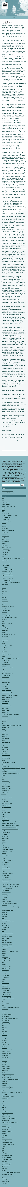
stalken (3, 1072)
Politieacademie (5, 983)
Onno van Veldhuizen (7, 942)
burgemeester (5, 567)
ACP (3, 498)
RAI (2, 1001)
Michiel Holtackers (6, 879)
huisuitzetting (5, 753)
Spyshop (4, 1064)
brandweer (4, 562)
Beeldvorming (5, 532)
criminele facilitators (6, 615)
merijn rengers (5, 875)
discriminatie (5, 636)
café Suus (4, 586)
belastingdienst (5, 536)
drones (3, 649)
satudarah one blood (7, 1049)
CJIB (3, 595)
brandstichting (5, 560)
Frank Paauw (5, 688)
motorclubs (4, 899)
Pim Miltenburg (5, 977)
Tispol (3, 1100)
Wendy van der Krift (6, 1157)
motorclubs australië (7, 901)
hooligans (4, 745)
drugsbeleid (4, 651)
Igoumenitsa (5, 757)
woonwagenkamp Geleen (8, 1176)
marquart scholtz (6, 866)
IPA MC (3, 779)
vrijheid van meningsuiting (8, 1144)
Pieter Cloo (4, 973)
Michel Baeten (5, 877)
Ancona (3, 508)
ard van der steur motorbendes (9, 515)
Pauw (3, 962)
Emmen (3, 656)
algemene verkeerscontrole (8, 506)
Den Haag (4, 632)
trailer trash (4, 1107)
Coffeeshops (5, 601)
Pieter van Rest (5, 975)
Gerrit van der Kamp (7, 706)
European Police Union (7, 667)
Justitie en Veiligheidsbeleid (8, 493)
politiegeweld (5, 986)
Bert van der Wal (6, 541)
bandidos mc (5, 524)
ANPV (3, 511)
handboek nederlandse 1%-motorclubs (11, 725)
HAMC (3, 723)
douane (3, 643)
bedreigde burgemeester (8, 530)
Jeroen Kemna (5, 790)
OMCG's (4, 929)
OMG (3, 931)
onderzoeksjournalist (7, 936)
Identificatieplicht (6, 755)
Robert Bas (4, 1029)
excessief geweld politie (7, 673)
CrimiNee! (4, 614)
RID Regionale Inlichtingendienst (10, 1018)
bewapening (5, 545)
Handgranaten (5, 727)
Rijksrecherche (5, 1022)
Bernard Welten (5, 539)
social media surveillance (8, 1059)
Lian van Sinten (5, 838)
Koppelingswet (5, 818)
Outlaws (4, 953)
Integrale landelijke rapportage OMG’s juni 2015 (13, 768)
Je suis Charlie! (7, 22)
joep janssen (5, 795)
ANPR (3, 510)
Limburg (4, 842)
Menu (14, 17)
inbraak (3, 760)
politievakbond (5, 990)
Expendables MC (6, 675)
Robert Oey (4, 1031)
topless (3, 1105)
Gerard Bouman (5, 701)
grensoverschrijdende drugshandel (10, 714)
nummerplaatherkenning (8, 921)
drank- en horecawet (7, 645)
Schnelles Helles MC (7, 1053)
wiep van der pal (6, 1165)
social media (5, 1057)
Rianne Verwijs (5, 1016)
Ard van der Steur (6, 513)
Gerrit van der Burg (6, 704)
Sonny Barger (5, 1062)
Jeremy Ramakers (6, 788)
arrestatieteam (5, 519)
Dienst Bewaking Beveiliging (8, 634)
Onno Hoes (4, 940)
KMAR (3, 814)
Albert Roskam (5, 502)
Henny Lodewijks (6, 742)
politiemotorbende (6, 988)
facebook (4, 679)
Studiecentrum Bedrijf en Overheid (10, 1079)
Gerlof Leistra (5, 703)
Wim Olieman (5, 1168)
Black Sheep (5, 552)
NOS (3, 918)
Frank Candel (5, 684)
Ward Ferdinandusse (7, 1155)
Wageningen (5, 1152)
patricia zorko (5, 957)
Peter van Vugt (5, 970)
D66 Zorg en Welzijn (7, 623)
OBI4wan (4, 923)
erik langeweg (5, 662)
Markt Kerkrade (5, 862)
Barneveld (4, 526)
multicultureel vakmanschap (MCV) (10, 907)
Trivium (3, 1109)
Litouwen (4, 843)
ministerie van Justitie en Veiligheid (10, 884)
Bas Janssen (5, 528)
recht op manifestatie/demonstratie (10, 1007)
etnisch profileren (6, 664)
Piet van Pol (4, 971)
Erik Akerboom (5, 660)
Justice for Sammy (6, 805)
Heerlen (3, 732)
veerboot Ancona (6, 1116)
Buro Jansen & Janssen (7, 472)
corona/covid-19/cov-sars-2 (8, 606)
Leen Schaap (5, 830)
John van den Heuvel (7, 797)
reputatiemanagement (7, 1014)
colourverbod (5, 602)
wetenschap (4, 1161)
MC (2, 869)
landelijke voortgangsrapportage (9, 827)
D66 (3, 621)
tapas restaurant (6, 1088)
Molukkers (4, 894)
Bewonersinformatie (6, 547)
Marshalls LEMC (6, 868)
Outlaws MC (5, 955)
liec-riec (3, 840)
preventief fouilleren (6, 992)
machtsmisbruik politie (7, 851)
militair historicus (6, 882)
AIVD (3, 500)
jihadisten (4, 794)
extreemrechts (5, 677)
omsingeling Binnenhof (7, 933)
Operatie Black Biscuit (7, 947)
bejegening (4, 534)
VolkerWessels (5, 1140)
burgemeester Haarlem (7, 575)
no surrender (5, 916)
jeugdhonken (5, 792)
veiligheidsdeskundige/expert (9, 1118)
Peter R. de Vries (6, 968)
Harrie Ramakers (6, 730)
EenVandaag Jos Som (7, 654)
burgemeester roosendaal (8, 578)
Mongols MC (5, 895)
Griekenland (5, 716)
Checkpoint (4, 589)
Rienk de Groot (5, 1020)
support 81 (4, 1081)
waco (3, 1150)
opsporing (4, 949)
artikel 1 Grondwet (6, 521)
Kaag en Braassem (6, 807)
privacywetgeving (6, 994)
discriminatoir (5, 640)
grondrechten (5, 717)
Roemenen (4, 1035)
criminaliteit (4, 612)
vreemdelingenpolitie (7, 1142)
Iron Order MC (5, 781)
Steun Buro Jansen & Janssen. (9, 477)
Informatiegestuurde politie (8, 762)
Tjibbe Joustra (5, 1101)
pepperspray (5, 964)
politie (3, 981)
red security (4, 1010)
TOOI (3, 1103)
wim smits (4, 1170)
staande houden (6, 1066)
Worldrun (4, 1178)
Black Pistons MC (6, 550)
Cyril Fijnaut (4, 619)
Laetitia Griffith (5, 820)
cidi (2, 593)
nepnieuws (4, 912)
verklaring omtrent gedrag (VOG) (10, 1122)
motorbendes (5, 897)
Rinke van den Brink (6, 1023)
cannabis (4, 588)
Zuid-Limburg (5, 1183)
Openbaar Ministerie (7, 945)
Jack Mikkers (5, 784)
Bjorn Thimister (5, 549)
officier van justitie (6, 927)
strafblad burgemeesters (8, 1074)
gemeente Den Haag (7, 692)
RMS (3, 1025)
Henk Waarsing (5, 738)
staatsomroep (5, 1070)
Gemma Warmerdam (7, 697)
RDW (3, 1005)
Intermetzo (4, 771)
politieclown (4, 985)
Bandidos (4, 523)
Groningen (4, 719)
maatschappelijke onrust (8, 849)
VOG (3, 1137)
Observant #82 (5, 925)
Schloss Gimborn (6, 1051)
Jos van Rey (5, 801)
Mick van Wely (5, 880)
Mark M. (4, 858)
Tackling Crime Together (7, 1087)
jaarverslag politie (6, 782)
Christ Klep (4, 591)
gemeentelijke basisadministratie (10, 695)
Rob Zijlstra (4, 1027)
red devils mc (5, 1009)
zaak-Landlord (5, 1181)
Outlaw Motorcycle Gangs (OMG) (10, 951)
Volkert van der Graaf (7, 1139)
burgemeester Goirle (7, 571)
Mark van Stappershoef (7, 860)
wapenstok (4, 1153)
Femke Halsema (6, 682)
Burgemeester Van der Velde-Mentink (11, 582)
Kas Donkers (5, 808)
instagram (4, 764)
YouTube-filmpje (5, 1179)
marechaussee (5, 856)
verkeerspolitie (5, 1120)
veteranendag (5, 1129)
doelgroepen (5, 641)
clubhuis (4, 597)
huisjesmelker (5, 751)
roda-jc (3, 1033)
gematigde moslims (6, 690)
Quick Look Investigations (8, 997)
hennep (3, 740)
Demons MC (5, 628)
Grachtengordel (5, 710)
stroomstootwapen (6, 1077)
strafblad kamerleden (7, 1075)
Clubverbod (4, 599)
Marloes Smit (5, 864)
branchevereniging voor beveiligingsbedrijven (13, 558)
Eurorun (4, 671)
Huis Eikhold (5, 749)
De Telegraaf (5, 627)
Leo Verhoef (5, 834)
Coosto (3, 604)
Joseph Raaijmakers (7, 803)
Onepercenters (5, 938)
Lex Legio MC (5, 836)
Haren (3, 729)
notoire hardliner (6, 920)
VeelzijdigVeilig (5, 1114)
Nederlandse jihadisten (7, 910)
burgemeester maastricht (8, 576)
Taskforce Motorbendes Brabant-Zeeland (12, 1092)
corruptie (4, 608)
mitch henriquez (5, 890)
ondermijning (5, 934)
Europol (3, 669)
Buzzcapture (5, 584)
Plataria (3, 979)
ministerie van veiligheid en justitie (10, 886)
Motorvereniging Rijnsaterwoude (10, 903)
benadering (4, 537)
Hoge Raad (4, 743)
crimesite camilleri (6, 610)
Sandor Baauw (5, 1046)
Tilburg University (6, 1098)
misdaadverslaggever (7, 888)
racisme (3, 999)
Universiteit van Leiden (7, 1113)
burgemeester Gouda (7, 573)
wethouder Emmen (6, 1163)
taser (3, 1090)
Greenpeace (5, 712)
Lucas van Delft (5, 847)
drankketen (4, 647)
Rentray (3, 1012)
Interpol (3, 775)
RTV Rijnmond (5, 1044)
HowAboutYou (5, 747)
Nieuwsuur (4, 914)
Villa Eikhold (4, 1135)
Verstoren (4, 1126)
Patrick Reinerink (6, 960)
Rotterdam (4, 1042)
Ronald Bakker (5, 1038)
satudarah (4, 1048)
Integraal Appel (5, 766)
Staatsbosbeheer (6, 1068)
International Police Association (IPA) (11, 773)
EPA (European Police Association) (10, 658)
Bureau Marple (5, 565)
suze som (4, 1085)
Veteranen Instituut (6, 1127)
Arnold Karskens (6, 517)
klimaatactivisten (6, 812)
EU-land (4, 666)
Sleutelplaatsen (5, 1055)
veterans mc (5, 1133)
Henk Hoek (4, 736)
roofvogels (4, 1040)
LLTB (3, 845)
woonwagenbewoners (7, 1174)
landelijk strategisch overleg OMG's (10, 825)
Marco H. (4, 853)
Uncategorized (5, 1111)
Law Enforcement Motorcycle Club (10, 829)
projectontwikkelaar (6, 996)
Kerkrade (4, 810)
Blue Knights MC (6, 554)
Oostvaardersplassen (7, 944)
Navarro (4, 908)
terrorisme (4, 1094)
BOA (3, 556)
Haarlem (4, 721)
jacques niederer (6, 786)
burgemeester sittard (7, 580)
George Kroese (5, 699)
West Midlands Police (7, 1159)
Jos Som (4, 799)
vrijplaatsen (4, 1146)
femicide (4, 680)
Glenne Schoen (5, 708)
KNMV (3, 816)
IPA (2, 777)
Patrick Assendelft (6, 958)
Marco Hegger (5, 855)
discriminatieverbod (6, 638)
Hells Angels (5, 734)
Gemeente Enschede (7, 693)
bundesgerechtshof (6, 563)
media (3, 871)
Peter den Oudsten (6, 966)
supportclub (4, 1083)
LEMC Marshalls (6, 832)
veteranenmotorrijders (7, 1131)
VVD (3, 1148)
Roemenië (4, 1036)
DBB (3, 625)
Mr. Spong (4, 905)
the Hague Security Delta (8, 1096)
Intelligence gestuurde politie (9, 769)
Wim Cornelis (5, 1166)
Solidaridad (4, 1061)
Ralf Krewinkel (5, 1003)
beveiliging (4, 543)
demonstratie (5, 630)
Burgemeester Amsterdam (8, 569)
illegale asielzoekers (6, 758)
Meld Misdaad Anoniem (7, 873)
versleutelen (5, 1124)
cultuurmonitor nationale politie (9, 617)
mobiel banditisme (6, 892)
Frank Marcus (5, 686)
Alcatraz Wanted (6, 504)
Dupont (3, 652)
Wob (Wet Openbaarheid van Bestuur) (11, 1172)
